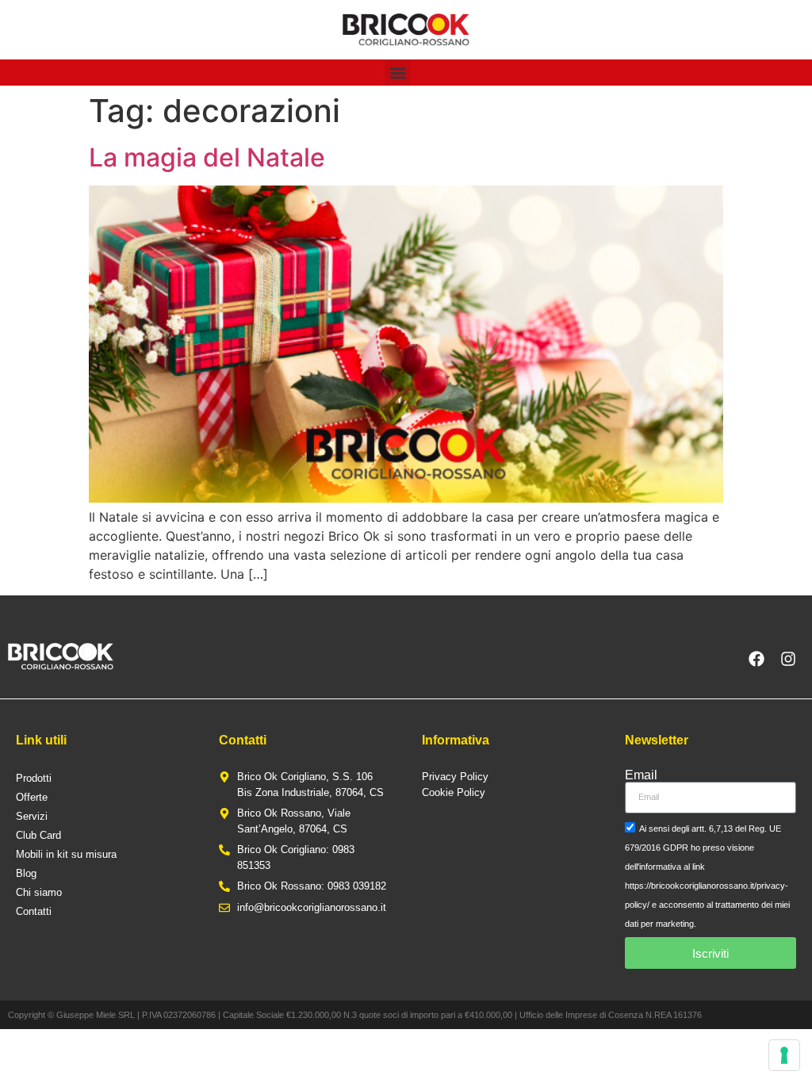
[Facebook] (756, 659)
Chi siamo (39, 892)
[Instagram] (788, 659)
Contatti (34, 911)
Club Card (38, 835)
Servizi (32, 816)
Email (641, 775)
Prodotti (34, 778)
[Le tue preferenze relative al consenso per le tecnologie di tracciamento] (784, 1055)
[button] (398, 72)
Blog (26, 873)
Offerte (32, 797)
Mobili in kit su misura (66, 854)
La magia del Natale (207, 157)
